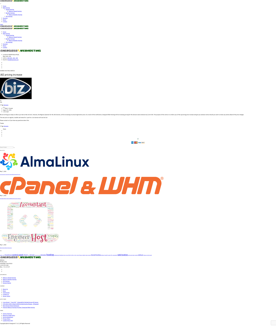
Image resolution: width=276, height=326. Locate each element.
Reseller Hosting (10, 13)
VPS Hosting (9, 16)
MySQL (69, 255)
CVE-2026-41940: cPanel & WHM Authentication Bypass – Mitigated (21, 304)
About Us (5, 289)
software (102, 255)
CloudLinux (8, 255)
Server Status (6, 296)
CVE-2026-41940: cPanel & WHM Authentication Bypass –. (10, 198)
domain (32, 255)
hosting (50, 254)
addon (1, 255)
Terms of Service (7, 313)
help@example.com (13, 60)
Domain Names (7, 283)
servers (89, 255)
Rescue (80, 255)
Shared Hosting (10, 9)
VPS (111, 255)
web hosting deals (131, 255)
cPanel (25, 255)
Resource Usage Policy (9, 315)
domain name (37, 255)
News (4, 291)
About (4, 20)
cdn (3, 255)
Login (1, 24)
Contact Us (6, 294)
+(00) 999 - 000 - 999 (12, 58)
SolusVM (106, 255)
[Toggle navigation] (0, 3)
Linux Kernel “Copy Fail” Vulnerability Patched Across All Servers (20, 302)
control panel (17, 254)
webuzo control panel (148, 255)
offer (72, 255)
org (73, 255)
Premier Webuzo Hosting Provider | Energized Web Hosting (19, 307)
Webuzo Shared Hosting (15, 11)
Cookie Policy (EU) (8, 320)
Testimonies (6, 292)
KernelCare (61, 255)
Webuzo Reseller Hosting (15, 14)
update (109, 255)
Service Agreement (8, 317)
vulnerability (114, 255)
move (67, 255)
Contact (5, 21)
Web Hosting (6, 8)
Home (4, 6)
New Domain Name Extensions (6, 247)
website (136, 255)
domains (6, 105)
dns (28, 255)
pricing (78, 255)
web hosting (123, 254)
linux (65, 255)
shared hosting (96, 255)
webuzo (140, 255)
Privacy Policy (6, 319)
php (75, 255)
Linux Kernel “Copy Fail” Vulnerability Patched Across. (10, 174)
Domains (5, 18)
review (86, 255)
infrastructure (56, 255)
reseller (83, 255)
